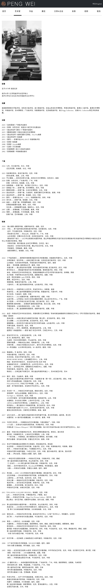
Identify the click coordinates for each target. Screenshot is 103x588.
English (99, 4)
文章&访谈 (58, 11)
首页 (4, 11)
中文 (94, 4)
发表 (74, 11)
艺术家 (17, 11)
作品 (31, 11)
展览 (43, 11)
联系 (99, 11)
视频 (86, 11)
